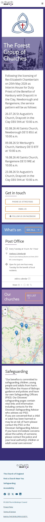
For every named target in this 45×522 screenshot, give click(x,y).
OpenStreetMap (38, 363)
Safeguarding (10, 483)
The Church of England (14, 474)
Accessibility (9, 488)
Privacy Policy (8, 507)
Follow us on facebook (24, 216)
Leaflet (28, 363)
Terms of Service (10, 512)
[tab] (22, 279)
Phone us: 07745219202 (22, 201)
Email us (22, 209)
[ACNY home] (7, 3)
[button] (42, 3)
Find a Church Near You (14, 478)
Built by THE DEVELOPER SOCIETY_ (16, 516)
